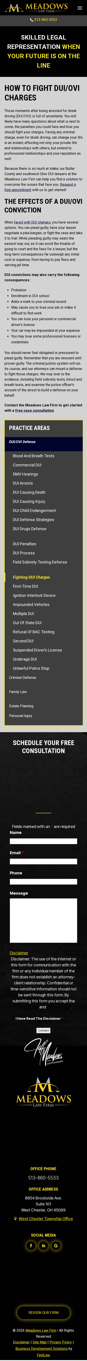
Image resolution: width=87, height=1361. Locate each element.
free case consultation (34, 410)
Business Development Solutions (41, 1349)
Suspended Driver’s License (37, 650)
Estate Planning (21, 706)
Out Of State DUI (27, 622)
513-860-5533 (45, 20)
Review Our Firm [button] (43, 1313)
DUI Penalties (24, 544)
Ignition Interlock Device (34, 595)
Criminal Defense (22, 678)
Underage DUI (25, 659)
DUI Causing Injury (29, 501)
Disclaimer (19, 953)
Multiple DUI (23, 613)
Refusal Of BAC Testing (33, 632)
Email (17, 852)
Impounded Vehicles (31, 604)
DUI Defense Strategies (33, 519)
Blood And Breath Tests (33, 456)
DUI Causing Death (29, 492)
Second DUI (23, 641)
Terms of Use (26, 1007)
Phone (16, 873)
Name (15, 832)
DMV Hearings (25, 474)
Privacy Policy (59, 1007)
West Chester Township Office (46, 1218)
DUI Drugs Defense (29, 528)
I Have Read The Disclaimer (39, 1018)
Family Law (18, 692)
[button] (79, 7)
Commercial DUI (27, 465)
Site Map (40, 1342)
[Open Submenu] (44, 449)
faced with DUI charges (32, 222)
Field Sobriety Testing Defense (40, 562)
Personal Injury (20, 716)
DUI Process (24, 553)
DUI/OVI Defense (22, 442)
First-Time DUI (25, 586)
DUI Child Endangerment (34, 510)
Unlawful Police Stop (31, 668)
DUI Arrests (23, 483)
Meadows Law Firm (40, 1330)
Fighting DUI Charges (31, 577)
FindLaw (43, 1355)
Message (19, 893)
